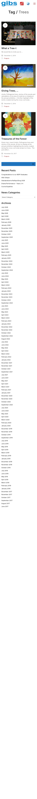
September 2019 (7, 438)
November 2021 (6, 366)
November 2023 (6, 297)
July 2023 (4, 306)
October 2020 (6, 402)
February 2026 (6, 222)
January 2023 (6, 324)
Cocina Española (7, 186)
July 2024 (4, 273)
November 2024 (6, 264)
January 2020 (6, 426)
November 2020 (6, 399)
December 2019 (6, 429)
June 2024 (5, 276)
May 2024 (4, 279)
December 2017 (6, 491)
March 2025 (5, 252)
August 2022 (5, 339)
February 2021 (6, 390)
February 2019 (6, 456)
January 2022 (6, 360)
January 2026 (6, 225)
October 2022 (6, 333)
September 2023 (7, 303)
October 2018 (5, 468)
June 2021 (4, 378)
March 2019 (5, 453)
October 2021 (5, 369)
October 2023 (6, 300)
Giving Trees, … (9, 91)
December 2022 (6, 327)
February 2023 (6, 321)
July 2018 (4, 471)
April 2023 (4, 315)
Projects (6, 58)
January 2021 (5, 393)
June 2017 (4, 506)
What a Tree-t (8, 48)
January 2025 (6, 258)
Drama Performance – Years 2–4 (12, 183)
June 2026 (5, 210)
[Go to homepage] (15, 3)
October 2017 (5, 497)
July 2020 (4, 408)
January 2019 (5, 459)
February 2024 (6, 288)
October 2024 (6, 267)
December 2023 (6, 294)
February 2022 (6, 357)
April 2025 (4, 249)
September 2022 (7, 336)
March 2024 (5, 285)
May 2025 (4, 246)
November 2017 (6, 494)
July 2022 (4, 342)
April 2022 (4, 351)
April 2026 (4, 216)
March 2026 (5, 219)
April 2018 (4, 479)
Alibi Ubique (5, 177)
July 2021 (4, 375)
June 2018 (4, 473)
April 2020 (4, 417)
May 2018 (4, 476)
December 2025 (6, 228)
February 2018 (6, 485)
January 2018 (5, 488)
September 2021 (7, 372)
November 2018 (6, 465)
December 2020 (6, 396)
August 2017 (5, 503)
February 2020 (6, 423)
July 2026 (4, 207)
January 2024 (6, 291)
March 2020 (5, 420)
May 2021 (4, 381)
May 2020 (4, 414)
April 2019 (4, 450)
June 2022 (5, 345)
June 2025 (5, 243)
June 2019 (4, 444)
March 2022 (5, 354)
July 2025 (4, 240)
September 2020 (7, 405)
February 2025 (6, 255)
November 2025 (6, 231)
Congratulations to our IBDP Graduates (14, 174)
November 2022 (6, 330)
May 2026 (4, 213)
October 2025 (6, 234)
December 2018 (6, 462)
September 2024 (7, 270)
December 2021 (6, 363)
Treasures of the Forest (14, 139)
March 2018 (5, 482)
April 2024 (4, 282)
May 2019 (4, 447)
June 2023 (5, 309)
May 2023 (4, 312)
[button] (34, 3)
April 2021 (4, 384)
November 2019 (6, 432)
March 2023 (5, 318)
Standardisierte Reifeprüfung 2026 (13, 180)
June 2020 (5, 411)
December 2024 (6, 261)
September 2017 (7, 500)
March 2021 (5, 387)
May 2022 (4, 348)
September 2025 (7, 237)
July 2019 (4, 441)
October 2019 (5, 435)
